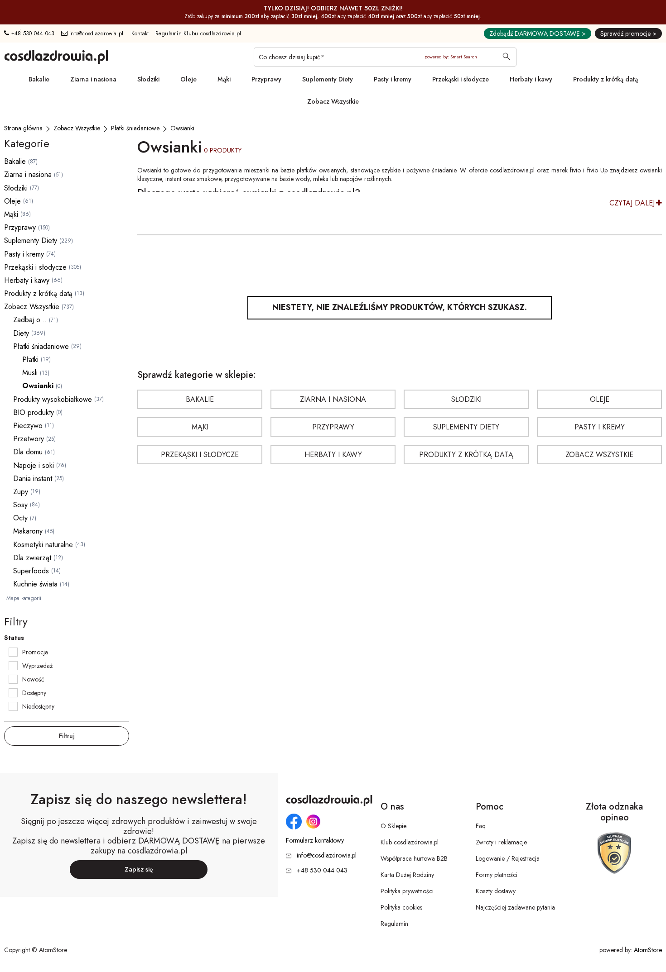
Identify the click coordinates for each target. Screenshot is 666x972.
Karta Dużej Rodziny (407, 874)
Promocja (35, 652)
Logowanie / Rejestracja (508, 858)
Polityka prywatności (407, 891)
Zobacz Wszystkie (333, 101)
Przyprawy (266, 79)
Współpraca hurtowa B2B (414, 858)
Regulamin (394, 923)
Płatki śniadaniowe (41, 346)
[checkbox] (13, 652)
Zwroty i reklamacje (501, 842)
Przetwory (28, 439)
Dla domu (28, 452)
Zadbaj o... (30, 319)
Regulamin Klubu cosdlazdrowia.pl (198, 33)
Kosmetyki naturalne (43, 544)
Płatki (30, 359)
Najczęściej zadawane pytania (515, 907)
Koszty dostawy (496, 891)
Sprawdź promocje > (628, 33)
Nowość (33, 679)
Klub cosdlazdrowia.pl (410, 842)
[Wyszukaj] (506, 57)
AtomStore (648, 949)
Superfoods (31, 571)
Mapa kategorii (23, 598)
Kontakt (140, 33)
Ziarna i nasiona (93, 79)
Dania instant (32, 478)
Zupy (20, 491)
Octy (20, 518)
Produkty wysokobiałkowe (52, 399)
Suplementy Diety (327, 79)
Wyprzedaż (37, 665)
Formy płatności (496, 874)
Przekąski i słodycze (460, 79)
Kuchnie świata (35, 584)
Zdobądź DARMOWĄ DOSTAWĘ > (537, 33)
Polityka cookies (401, 907)
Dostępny (34, 692)
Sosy (20, 505)
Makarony (28, 531)
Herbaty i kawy (531, 79)
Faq (481, 825)
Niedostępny (38, 706)
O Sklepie (393, 825)
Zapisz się (139, 869)
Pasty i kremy (392, 79)
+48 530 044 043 (31, 33)
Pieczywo (28, 425)
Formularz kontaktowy (315, 840)
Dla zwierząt (32, 558)
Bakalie (39, 79)
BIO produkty (33, 412)
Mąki (224, 79)
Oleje (188, 79)
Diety (21, 333)
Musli (30, 372)
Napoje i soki (33, 465)
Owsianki (37, 386)
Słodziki (148, 79)
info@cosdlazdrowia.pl (96, 33)
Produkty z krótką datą (605, 79)
